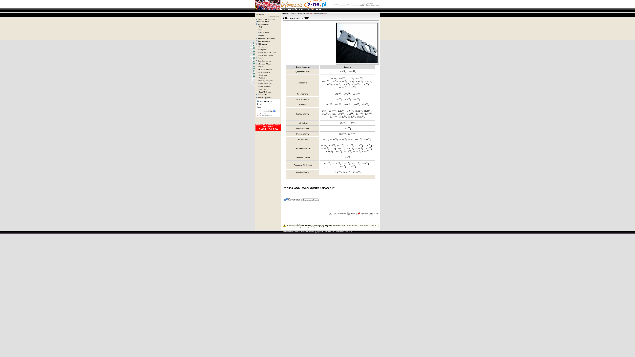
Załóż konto (369, 3)
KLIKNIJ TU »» (324, 227)
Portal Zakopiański (304, 13)
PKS (260, 27)
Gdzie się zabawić (265, 86)
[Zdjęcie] (357, 63)
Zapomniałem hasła (371, 5)
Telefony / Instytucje (266, 81)
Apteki (261, 67)
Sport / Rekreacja (265, 92)
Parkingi (262, 78)
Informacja (261, 14)
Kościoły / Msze (264, 72)
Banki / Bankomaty (265, 69)
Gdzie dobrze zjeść (265, 83)
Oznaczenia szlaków (266, 55)
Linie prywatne (264, 33)
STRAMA (262, 35)
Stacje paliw (263, 75)
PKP (325, 13)
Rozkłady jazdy (318, 13)
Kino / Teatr (263, 89)
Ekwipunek (263, 50)
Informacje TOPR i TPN (267, 52)
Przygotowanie (264, 47)
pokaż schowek (274, 17)
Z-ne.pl (294, 13)
